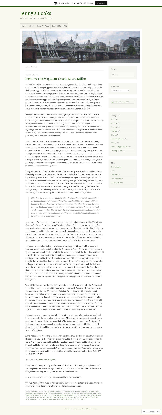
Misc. (113, 143)
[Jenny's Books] (81, 47)
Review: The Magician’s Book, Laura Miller (55, 79)
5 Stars (113, 135)
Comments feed (117, 179)
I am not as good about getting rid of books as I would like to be (72, 391)
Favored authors (117, 139)
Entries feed (115, 175)
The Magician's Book (67, 399)
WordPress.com (117, 183)
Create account (116, 167)
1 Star (113, 119)
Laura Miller (69, 397)
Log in (113, 171)
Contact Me (56, 26)
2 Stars (113, 123)
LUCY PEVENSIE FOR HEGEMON (84, 397)
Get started (101, 3)
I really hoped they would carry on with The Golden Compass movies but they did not (62, 392)
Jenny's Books (35, 13)
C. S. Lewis (47, 391)
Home (24, 26)
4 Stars (113, 131)
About (31, 26)
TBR (65, 26)
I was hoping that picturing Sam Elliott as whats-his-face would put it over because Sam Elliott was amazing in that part (63, 394)
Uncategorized (116, 151)
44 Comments (80, 399)
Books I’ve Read (43, 26)
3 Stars (34, 391)
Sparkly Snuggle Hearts (119, 147)
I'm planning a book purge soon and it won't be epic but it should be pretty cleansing (63, 396)
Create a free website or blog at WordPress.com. (81, 409)
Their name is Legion (46, 359)
